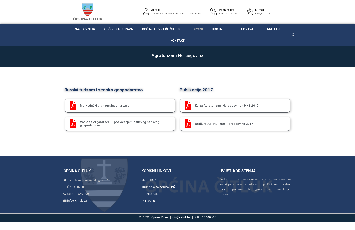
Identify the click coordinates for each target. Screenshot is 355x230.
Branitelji (271, 29)
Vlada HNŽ (149, 180)
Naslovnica (85, 29)
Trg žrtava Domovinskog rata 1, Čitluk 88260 (176, 13)
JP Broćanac (150, 194)
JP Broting (148, 200)
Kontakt (177, 40)
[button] (120, 106)
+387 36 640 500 (228, 13)
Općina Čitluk (159, 217)
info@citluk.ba (263, 13)
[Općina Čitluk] (88, 12)
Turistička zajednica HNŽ (159, 187)
